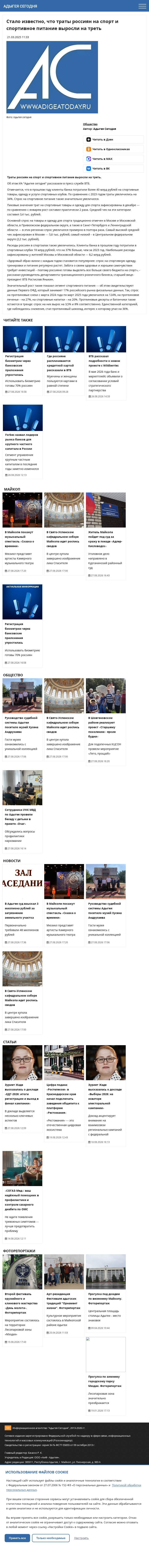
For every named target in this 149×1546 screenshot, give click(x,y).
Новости (12, 860)
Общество (90, 124)
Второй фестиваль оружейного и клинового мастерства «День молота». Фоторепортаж (21, 1303)
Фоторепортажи (19, 1251)
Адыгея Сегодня (20, 6)
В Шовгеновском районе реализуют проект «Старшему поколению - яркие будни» (102, 727)
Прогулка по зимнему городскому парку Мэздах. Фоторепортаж (104, 1381)
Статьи (9, 1042)
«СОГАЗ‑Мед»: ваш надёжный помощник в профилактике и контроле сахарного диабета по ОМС (22, 1200)
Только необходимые (50, 1538)
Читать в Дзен (103, 139)
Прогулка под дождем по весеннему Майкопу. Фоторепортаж (105, 1298)
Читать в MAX (102, 159)
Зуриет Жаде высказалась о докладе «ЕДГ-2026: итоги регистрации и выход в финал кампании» (22, 1094)
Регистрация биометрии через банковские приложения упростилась (18, 365)
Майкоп (11, 489)
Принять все (17, 1538)
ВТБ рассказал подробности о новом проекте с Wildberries (104, 360)
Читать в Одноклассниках (111, 149)
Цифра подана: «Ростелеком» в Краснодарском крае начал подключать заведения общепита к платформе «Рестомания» (63, 1098)
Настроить (81, 1538)
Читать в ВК (101, 168)
